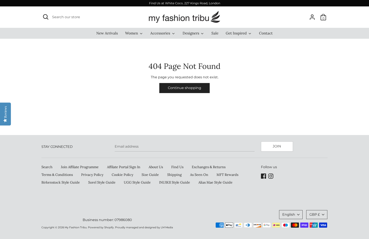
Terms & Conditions (57, 174)
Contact (266, 33)
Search (47, 167)
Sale (214, 33)
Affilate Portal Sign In (123, 167)
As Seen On (199, 174)
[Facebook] (263, 176)
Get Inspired (236, 33)
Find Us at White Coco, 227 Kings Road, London (184, 3)
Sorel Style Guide (102, 182)
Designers (191, 33)
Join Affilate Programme (80, 167)
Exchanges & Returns (209, 167)
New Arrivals (107, 33)
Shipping (174, 174)
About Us (156, 167)
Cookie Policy (122, 174)
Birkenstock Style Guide (60, 182)
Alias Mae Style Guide (215, 182)
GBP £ (314, 214)
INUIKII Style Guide (174, 182)
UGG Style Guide (137, 182)
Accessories (160, 33)
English (288, 214)
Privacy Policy (92, 174)
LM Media (167, 227)
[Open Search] (45, 17)
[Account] (312, 15)
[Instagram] (270, 176)
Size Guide (150, 174)
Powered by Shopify (101, 227)
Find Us (177, 167)
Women (132, 33)
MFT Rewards (227, 174)
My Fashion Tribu (76, 227)
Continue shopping (184, 88)
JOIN (277, 146)
